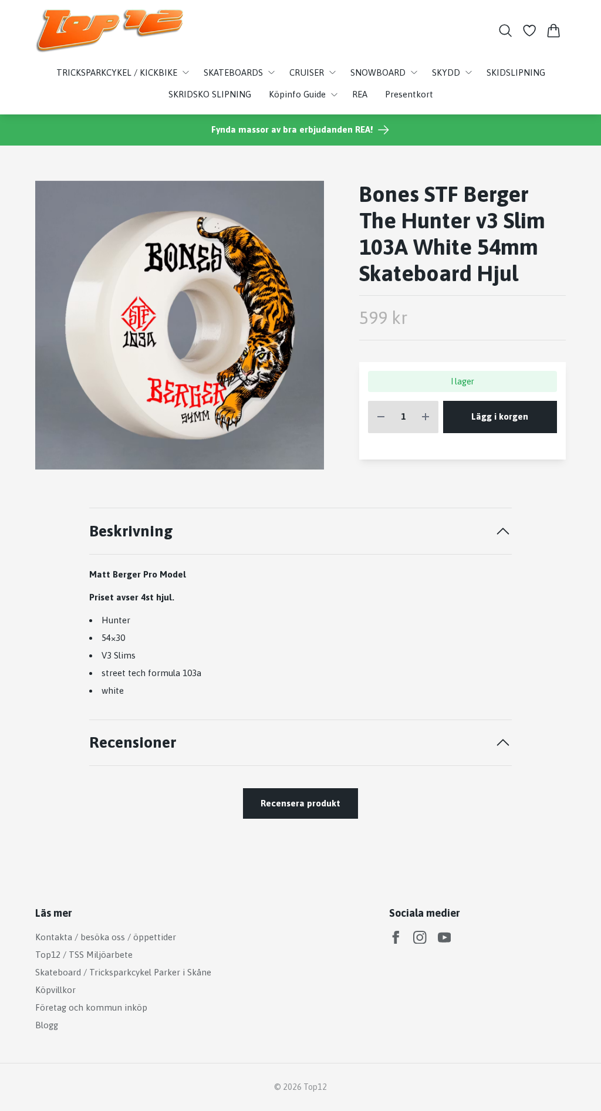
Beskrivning (131, 531)
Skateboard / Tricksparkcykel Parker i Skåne (123, 972)
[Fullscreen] (179, 325)
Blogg (46, 1025)
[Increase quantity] (425, 417)
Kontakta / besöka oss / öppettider (105, 937)
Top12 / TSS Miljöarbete (84, 955)
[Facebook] (396, 937)
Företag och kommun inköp (91, 1007)
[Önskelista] (530, 30)
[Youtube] (444, 937)
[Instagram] (420, 937)
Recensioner (132, 742)
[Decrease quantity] (381, 417)
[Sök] (505, 30)
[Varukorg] (554, 30)
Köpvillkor (55, 990)
